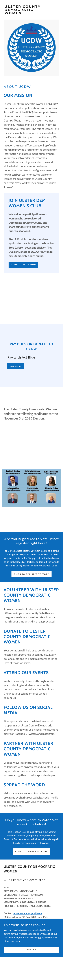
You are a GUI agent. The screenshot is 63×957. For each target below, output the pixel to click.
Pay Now (15, 366)
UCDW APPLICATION (23, 265)
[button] (56, 10)
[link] (23, 13)
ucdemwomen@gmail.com (27, 913)
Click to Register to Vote (31, 574)
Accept (31, 950)
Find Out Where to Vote (31, 851)
